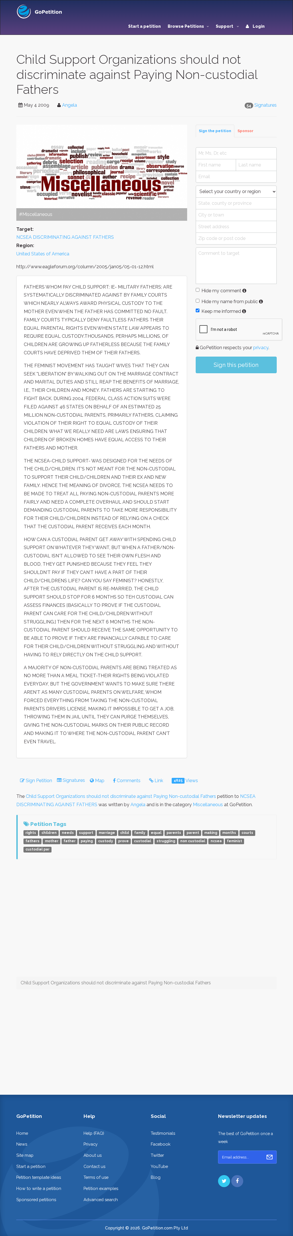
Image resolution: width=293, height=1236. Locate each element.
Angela (69, 105)
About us (93, 1155)
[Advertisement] (236, 420)
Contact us (94, 1166)
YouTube (159, 1166)
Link (158, 780)
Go (269, 1157)
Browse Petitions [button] (186, 26)
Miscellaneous (208, 804)
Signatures (265, 105)
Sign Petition (38, 780)
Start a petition (144, 26)
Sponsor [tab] (245, 131)
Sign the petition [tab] (215, 131)
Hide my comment (221, 290)
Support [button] (225, 26)
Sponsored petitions (36, 1199)
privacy (260, 347)
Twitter (157, 1155)
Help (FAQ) (94, 1133)
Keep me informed (221, 311)
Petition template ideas (38, 1177)
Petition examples (101, 1188)
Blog (156, 1177)
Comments (128, 780)
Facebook (161, 1144)
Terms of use (96, 1177)
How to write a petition (38, 1188)
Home (22, 1133)
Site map (24, 1155)
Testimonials (163, 1133)
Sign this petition (236, 364)
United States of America (42, 254)
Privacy (91, 1144)
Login (258, 26)
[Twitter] (224, 1181)
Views (186, 780)
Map (99, 780)
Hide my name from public (229, 301)
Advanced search (101, 1199)
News (21, 1144)
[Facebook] (237, 1181)
